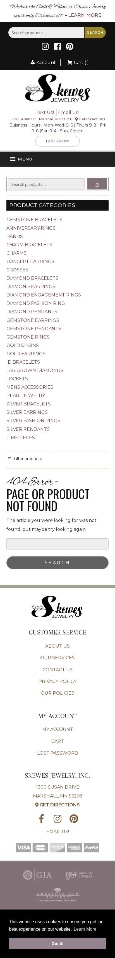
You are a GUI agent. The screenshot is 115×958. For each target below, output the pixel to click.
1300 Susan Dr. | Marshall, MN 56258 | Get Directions (57, 119)
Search (95, 32)
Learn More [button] (85, 929)
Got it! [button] (58, 943)
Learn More (84, 15)
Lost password (57, 753)
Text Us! (45, 112)
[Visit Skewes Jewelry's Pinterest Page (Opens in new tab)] (69, 47)
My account (57, 729)
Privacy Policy (57, 681)
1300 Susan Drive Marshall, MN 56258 (57, 796)
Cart (57, 741)
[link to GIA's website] (37, 882)
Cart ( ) (81, 62)
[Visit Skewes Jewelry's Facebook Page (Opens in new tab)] (57, 47)
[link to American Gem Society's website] (57, 902)
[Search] (97, 183)
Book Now (57, 141)
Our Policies (57, 693)
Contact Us (58, 669)
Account (45, 62)
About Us (57, 646)
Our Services (57, 657)
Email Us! (68, 112)
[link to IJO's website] (78, 882)
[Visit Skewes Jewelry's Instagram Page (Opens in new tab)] (45, 47)
